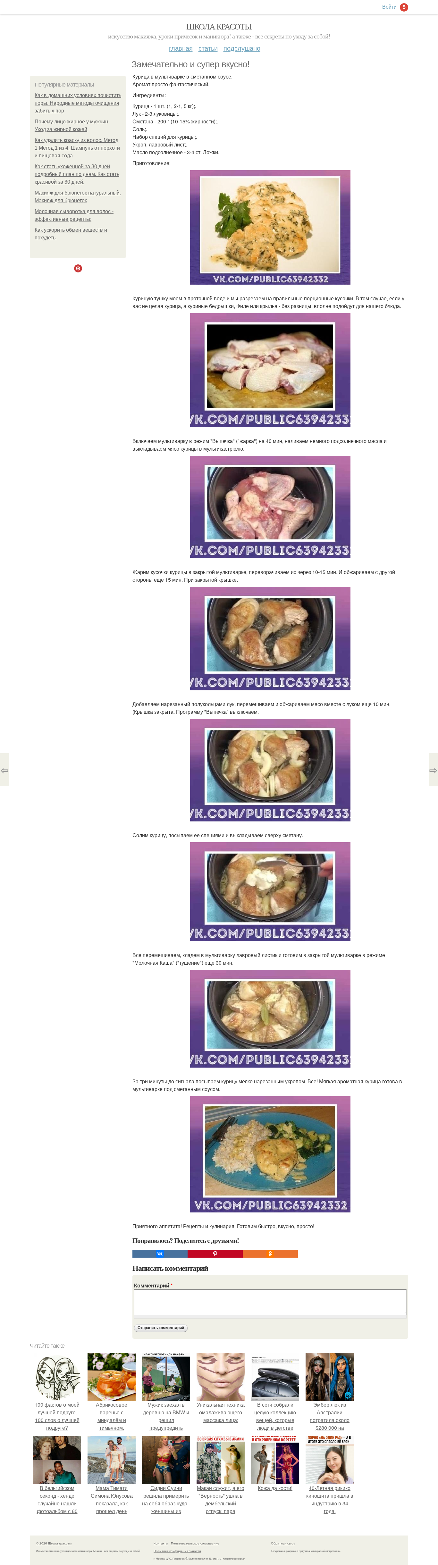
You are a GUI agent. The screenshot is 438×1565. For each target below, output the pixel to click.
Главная (181, 48)
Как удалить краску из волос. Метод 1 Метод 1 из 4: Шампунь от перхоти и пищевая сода (77, 147)
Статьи (208, 48)
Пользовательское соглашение (195, 1543)
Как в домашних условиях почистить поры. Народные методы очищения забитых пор (78, 103)
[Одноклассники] (270, 1254)
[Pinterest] (215, 1254)
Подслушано (241, 48)
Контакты (161, 1543)
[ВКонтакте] (160, 1254)
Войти (389, 6)
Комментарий (153, 1285)
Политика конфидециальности (177, 1551)
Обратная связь (283, 1543)
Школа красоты (218, 26)
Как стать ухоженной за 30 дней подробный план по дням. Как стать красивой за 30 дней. (77, 174)
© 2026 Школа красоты (54, 1543)
